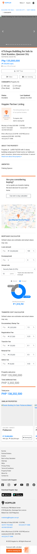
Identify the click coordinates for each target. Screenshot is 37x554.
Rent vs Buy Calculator (8, 458)
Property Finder (6, 471)
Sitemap (4, 461)
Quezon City (20, 10)
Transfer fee (6, 342)
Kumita (3, 451)
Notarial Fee (5, 351)
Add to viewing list (14, 551)
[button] (3, 31)
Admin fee (5, 360)
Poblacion (7, 430)
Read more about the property (11, 156)
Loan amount (6, 247)
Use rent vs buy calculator (18, 196)
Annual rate (5, 265)
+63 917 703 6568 (7, 525)
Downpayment (6, 256)
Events (3, 456)
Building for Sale (7, 10)
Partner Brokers (6, 453)
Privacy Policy (5, 466)
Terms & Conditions (7, 468)
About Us (4, 473)
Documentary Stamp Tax (10, 323)
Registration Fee (7, 332)
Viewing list (27, 437)
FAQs (3, 463)
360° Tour (19, 71)
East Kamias (31, 10)
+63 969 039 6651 (7, 527)
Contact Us (4, 476)
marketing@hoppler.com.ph (10, 517)
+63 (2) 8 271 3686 (24, 525)
